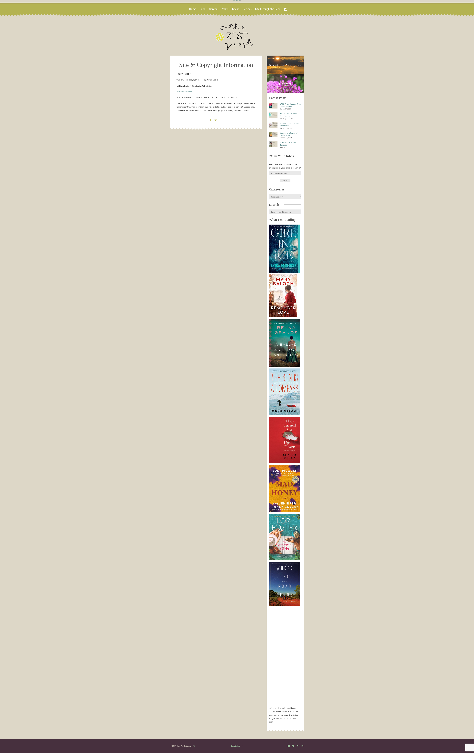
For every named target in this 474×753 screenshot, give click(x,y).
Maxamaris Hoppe (184, 91)
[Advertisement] (285, 659)
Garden (213, 9)
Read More (236, 0)
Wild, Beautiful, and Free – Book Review (290, 105)
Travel (225, 9)
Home (192, 9)
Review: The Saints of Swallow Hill (288, 134)
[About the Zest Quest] (285, 73)
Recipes (247, 9)
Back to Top (236, 746)
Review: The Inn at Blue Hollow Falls (289, 124)
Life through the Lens (267, 9)
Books (235, 9)
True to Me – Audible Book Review (288, 114)
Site (194, 746)
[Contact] (285, 92)
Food (203, 9)
